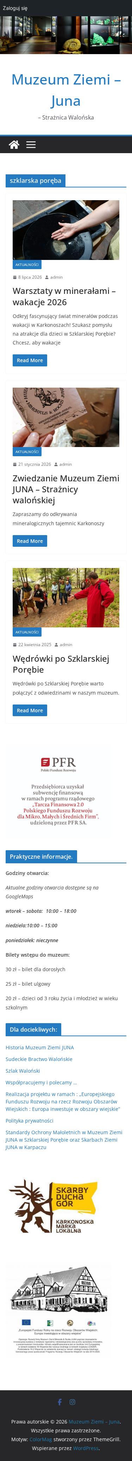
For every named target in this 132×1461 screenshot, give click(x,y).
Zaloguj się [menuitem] (15, 8)
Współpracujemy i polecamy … (41, 1082)
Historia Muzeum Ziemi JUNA (40, 1047)
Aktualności (27, 264)
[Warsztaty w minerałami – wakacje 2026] (66, 230)
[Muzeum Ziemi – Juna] (14, 144)
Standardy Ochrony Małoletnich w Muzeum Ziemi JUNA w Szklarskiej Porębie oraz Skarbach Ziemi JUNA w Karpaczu (64, 1139)
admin (56, 277)
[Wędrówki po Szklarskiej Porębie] (66, 598)
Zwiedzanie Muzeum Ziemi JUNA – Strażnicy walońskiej (66, 489)
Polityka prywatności (30, 1120)
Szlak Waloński (23, 1070)
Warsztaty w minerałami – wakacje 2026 (64, 296)
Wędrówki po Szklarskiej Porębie (61, 664)
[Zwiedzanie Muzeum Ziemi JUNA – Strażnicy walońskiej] (66, 417)
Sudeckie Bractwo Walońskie (39, 1059)
